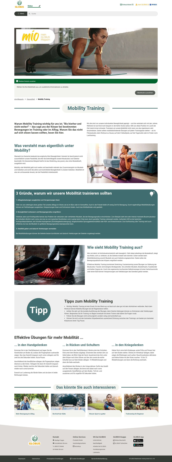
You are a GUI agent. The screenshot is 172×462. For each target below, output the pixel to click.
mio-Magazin (19, 99)
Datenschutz (36, 459)
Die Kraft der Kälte (59, 414)
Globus (30, 6)
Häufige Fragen (59, 440)
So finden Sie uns (58, 449)
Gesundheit (31, 99)
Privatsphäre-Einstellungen (55, 459)
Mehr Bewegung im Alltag (25, 414)
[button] (21, 13)
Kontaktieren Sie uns (61, 443)
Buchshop (77, 446)
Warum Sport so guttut (97, 414)
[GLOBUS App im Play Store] (138, 445)
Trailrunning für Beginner (135, 414)
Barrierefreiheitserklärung (99, 459)
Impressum (21, 459)
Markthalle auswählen (145, 93)
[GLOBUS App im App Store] (139, 441)
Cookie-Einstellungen (78, 459)
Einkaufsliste (126, 5)
